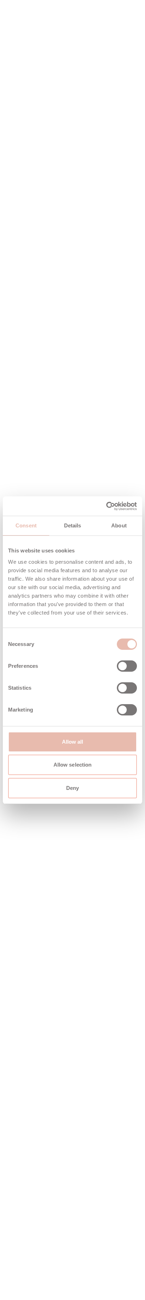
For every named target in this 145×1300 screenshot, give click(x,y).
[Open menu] (126, 22)
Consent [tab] (26, 525)
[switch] (127, 666)
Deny (72, 788)
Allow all (72, 742)
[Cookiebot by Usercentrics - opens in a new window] (106, 506)
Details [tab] (72, 525)
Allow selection (72, 765)
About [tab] (119, 525)
